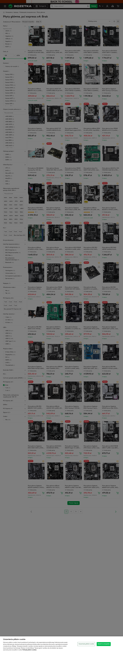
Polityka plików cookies (29, 650)
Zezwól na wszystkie (104, 644)
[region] (61, 644)
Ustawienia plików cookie (86, 644)
